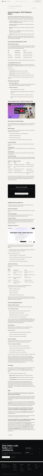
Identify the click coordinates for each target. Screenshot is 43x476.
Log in (33, 1)
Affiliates (22, 469)
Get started (38, 1)
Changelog (29, 468)
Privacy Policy (37, 465)
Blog (26, 1)
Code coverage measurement (12, 64)
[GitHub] (40, 474)
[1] (24, 250)
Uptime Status (30, 469)
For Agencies (15, 467)
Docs (23, 1)
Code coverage (27, 16)
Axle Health (22, 368)
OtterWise (18, 30)
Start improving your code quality (21, 193)
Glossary (21, 468)
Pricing (20, 1)
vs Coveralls (15, 470)
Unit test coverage (17, 52)
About (28, 465)
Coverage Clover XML (18, 65)
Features (17, 1)
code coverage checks (16, 45)
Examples (21, 470)
